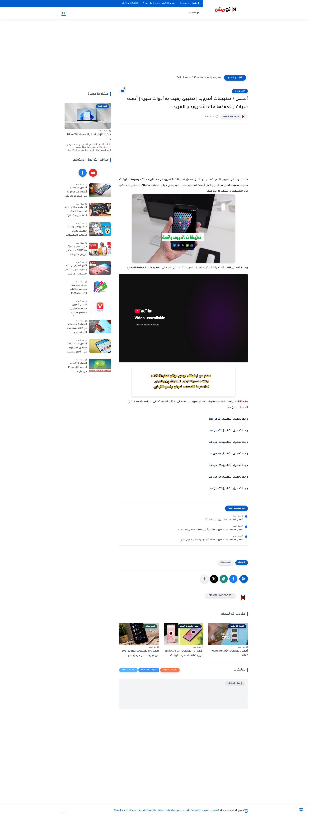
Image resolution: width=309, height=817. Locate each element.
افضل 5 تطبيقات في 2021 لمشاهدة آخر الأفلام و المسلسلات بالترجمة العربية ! (77, 329)
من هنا (231, 407)
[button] (233, 579)
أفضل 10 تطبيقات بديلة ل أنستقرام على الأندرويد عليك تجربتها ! (77, 349)
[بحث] (63, 13)
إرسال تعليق (235, 683)
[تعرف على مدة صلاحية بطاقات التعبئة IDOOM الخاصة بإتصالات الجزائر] (100, 287)
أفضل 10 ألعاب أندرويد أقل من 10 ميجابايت (77, 367)
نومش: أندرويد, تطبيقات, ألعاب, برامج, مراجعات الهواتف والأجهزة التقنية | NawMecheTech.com (165, 810)
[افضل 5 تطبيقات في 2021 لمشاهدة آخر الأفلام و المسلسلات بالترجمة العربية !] (100, 326)
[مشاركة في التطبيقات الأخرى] (204, 579)
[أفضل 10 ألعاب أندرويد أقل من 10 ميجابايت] (100, 365)
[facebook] (83, 173)
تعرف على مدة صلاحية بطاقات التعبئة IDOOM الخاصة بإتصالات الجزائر (78, 290)
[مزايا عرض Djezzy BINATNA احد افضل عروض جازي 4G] (100, 249)
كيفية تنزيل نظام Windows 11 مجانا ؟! (89, 137)
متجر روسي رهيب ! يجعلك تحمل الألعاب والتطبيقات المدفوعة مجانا (76, 232)
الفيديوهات (239, 91)
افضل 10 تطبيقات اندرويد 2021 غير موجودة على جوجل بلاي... (210, 540)
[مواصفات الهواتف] (63, 810)
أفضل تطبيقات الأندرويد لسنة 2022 (224, 520)
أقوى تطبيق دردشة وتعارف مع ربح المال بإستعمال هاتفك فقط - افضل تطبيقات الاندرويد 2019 (76, 271)
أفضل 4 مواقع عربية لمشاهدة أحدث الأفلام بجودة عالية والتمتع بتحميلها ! (76, 212)
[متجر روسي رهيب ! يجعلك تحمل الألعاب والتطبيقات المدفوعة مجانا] (100, 229)
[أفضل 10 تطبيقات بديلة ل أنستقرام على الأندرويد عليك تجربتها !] (100, 346)
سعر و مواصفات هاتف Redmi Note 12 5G (199, 77)
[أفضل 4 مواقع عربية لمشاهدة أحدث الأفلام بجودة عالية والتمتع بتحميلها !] (100, 209)
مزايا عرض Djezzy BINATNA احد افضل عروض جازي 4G (76, 250)
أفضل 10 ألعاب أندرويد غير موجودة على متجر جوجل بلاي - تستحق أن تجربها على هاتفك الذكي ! (76, 193)
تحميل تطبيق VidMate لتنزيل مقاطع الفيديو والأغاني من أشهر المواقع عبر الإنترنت (76, 310)
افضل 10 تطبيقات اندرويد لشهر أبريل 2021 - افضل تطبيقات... (209, 530)
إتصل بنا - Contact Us (189, 3)
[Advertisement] (154, 48)
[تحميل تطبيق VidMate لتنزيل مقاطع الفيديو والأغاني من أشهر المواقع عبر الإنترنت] (100, 307)
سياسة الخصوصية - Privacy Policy (159, 3)
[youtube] (93, 173)
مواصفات (194, 13)
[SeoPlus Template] (246, 810)
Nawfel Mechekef (230, 117)
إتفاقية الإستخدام (130, 3)
